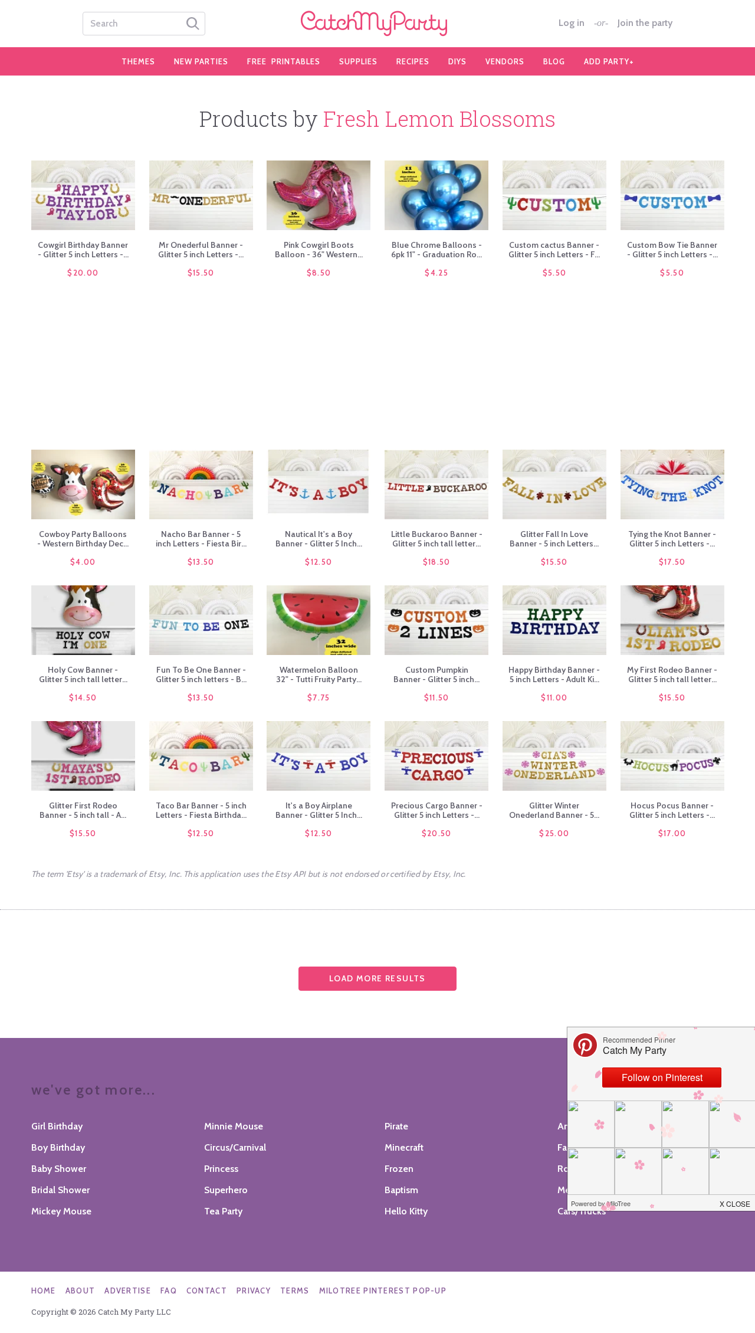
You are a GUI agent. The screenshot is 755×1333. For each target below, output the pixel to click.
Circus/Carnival (235, 1147)
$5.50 (555, 272)
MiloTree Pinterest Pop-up (383, 1290)
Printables (283, 61)
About (80, 1290)
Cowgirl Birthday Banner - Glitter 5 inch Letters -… (83, 250)
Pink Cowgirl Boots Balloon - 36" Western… (319, 250)
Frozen (399, 1168)
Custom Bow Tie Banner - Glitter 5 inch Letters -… (672, 250)
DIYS (457, 61)
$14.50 (83, 697)
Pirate (396, 1126)
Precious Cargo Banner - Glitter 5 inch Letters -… (436, 810)
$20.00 (83, 272)
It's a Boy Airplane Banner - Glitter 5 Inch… (318, 810)
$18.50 (437, 561)
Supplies (358, 61)
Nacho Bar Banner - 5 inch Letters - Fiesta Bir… (201, 539)
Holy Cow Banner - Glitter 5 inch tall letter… (83, 674)
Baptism (401, 1190)
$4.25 (436, 272)
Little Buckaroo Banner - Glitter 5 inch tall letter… (436, 539)
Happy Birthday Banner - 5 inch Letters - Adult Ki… (554, 674)
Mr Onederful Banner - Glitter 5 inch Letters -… (201, 250)
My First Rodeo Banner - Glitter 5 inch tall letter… (672, 674)
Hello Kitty (406, 1211)
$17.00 (672, 833)
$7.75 (318, 697)
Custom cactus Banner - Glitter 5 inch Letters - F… (554, 250)
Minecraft (404, 1147)
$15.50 (201, 272)
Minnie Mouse (233, 1126)
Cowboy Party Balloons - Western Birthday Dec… (83, 539)
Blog (554, 61)
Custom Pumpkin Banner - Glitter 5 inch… (436, 674)
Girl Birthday (57, 1126)
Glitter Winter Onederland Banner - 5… (554, 810)
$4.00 (83, 561)
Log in (572, 23)
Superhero (226, 1190)
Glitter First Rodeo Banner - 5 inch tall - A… (83, 810)
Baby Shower (58, 1168)
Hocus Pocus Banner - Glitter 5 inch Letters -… (672, 810)
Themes (138, 61)
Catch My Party (377, 23)
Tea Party (223, 1211)
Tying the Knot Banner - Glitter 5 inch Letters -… (672, 539)
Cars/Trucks (581, 1211)
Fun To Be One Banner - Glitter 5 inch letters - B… (201, 674)
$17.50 (672, 561)
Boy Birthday (58, 1147)
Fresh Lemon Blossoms (439, 118)
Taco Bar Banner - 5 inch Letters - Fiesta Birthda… (201, 810)
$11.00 (554, 697)
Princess (221, 1168)
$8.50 (319, 272)
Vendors (504, 61)
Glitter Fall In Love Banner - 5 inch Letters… (554, 539)
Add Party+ (609, 61)
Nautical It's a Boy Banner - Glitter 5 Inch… (318, 539)
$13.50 (201, 561)
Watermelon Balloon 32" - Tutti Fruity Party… (319, 674)
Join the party (645, 23)
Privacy (254, 1290)
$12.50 (318, 561)
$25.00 (554, 833)
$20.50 (437, 833)
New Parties (201, 61)
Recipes (412, 61)
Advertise (127, 1290)
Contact (206, 1290)
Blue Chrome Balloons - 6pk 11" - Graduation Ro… (436, 250)
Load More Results (377, 978)
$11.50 (436, 697)
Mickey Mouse (61, 1211)
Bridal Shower (60, 1190)
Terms (295, 1290)
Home (43, 1290)
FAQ (168, 1290)
